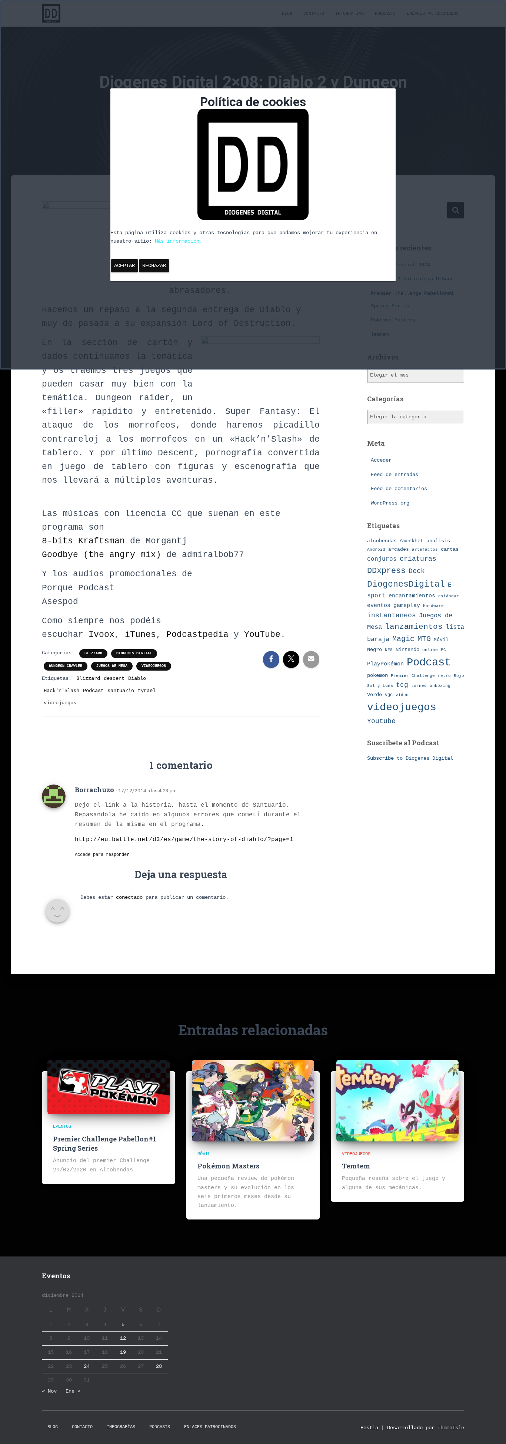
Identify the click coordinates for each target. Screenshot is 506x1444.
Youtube (381, 721)
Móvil (441, 639)
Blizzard (93, 653)
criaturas (418, 559)
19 (123, 1352)
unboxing (440, 686)
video (402, 695)
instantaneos (391, 615)
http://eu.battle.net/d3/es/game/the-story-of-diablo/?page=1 (184, 839)
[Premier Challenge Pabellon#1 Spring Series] (108, 1087)
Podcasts (159, 1427)
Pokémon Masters (228, 1165)
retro (444, 675)
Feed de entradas (394, 475)
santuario (120, 691)
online (430, 650)
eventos (378, 605)
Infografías (121, 1427)
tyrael (147, 691)
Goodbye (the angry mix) (104, 555)
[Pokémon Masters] (253, 1100)
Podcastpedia (200, 635)
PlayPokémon (385, 664)
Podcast (93, 691)
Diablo (137, 678)
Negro (374, 649)
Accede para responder (102, 854)
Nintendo (407, 649)
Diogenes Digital (134, 653)
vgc (389, 695)
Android (376, 549)
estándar (448, 596)
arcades (398, 549)
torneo (419, 685)
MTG (424, 639)
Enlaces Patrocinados (210, 1427)
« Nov (49, 1391)
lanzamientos (414, 627)
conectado (129, 897)
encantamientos (412, 596)
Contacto (82, 1427)
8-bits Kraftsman (83, 541)
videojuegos (154, 666)
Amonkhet (411, 541)
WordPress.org (390, 503)
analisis (438, 541)
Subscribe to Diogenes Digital (410, 758)
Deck (417, 571)
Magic (403, 639)
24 (87, 1366)
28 (159, 1366)
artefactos (425, 549)
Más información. (178, 241)
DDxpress (386, 571)
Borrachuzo (94, 789)
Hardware (433, 606)
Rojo (459, 676)
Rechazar (154, 266)
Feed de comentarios (399, 489)
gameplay (406, 605)
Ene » (73, 1391)
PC (443, 650)
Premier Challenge (413, 675)
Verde (374, 695)
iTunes (140, 635)
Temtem (356, 1165)
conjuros (382, 559)
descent (114, 678)
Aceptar (124, 266)
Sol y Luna (380, 686)
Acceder (381, 460)
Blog (52, 1427)
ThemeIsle (450, 1428)
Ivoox (101, 635)
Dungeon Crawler (65, 666)
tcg (402, 685)
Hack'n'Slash (61, 691)
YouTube (262, 635)
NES (389, 649)
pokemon (377, 675)
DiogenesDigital (406, 584)
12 (123, 1338)
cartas (450, 549)
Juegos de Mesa (111, 666)
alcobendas (382, 541)
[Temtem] (397, 1100)
